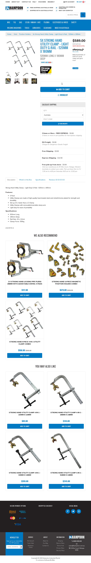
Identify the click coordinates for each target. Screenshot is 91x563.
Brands (51, 2)
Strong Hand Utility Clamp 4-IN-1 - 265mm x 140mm (66, 414)
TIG (14, 22)
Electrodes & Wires (60, 22)
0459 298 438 (77, 541)
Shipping (60, 541)
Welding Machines (14, 28)
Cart (81, 2)
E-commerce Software (43, 560)
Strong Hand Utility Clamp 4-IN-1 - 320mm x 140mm (25, 474)
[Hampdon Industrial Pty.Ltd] (14, 8)
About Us (15, 2)
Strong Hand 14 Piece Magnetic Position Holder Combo (66, 283)
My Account (69, 2)
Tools (27, 28)
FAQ (34, 2)
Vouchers (42, 2)
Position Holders (25, 34)
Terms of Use (60, 546)
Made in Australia (62, 28)
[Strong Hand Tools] (45, 70)
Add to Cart (64, 89)
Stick (15, 34)
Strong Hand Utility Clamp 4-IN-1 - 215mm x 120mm (25, 414)
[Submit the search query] (82, 14)
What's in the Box (25, 180)
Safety (73, 22)
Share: (43, 62)
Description (11, 180)
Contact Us (26, 2)
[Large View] (8, 74)
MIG (8, 22)
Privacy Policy (60, 548)
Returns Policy (60, 543)
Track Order (30, 543)
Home (8, 2)
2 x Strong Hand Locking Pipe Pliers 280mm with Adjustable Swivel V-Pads (24, 283)
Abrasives (36, 28)
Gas (20, 22)
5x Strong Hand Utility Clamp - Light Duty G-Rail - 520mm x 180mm (56, 34)
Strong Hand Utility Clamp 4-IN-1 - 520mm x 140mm (66, 474)
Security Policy (60, 550)
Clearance (47, 28)
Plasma (46, 22)
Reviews (52, 180)
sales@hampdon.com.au (77, 546)
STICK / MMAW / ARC (32, 22)
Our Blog (45, 543)
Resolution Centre (31, 546)
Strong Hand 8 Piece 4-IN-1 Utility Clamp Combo (24, 343)
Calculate (63, 123)
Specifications (40, 180)
